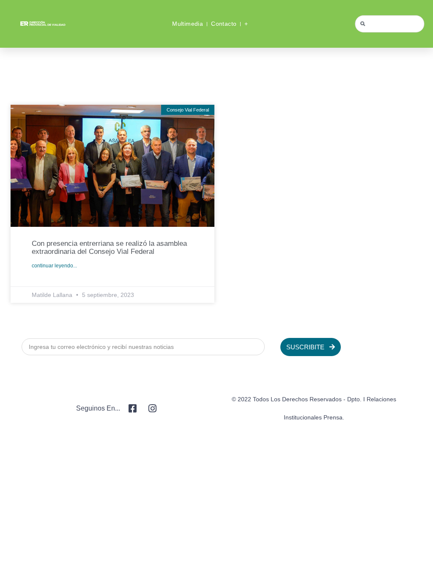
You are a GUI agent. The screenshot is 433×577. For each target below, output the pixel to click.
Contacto (223, 23)
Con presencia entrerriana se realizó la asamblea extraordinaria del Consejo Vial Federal (109, 248)
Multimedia (187, 23)
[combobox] (390, 24)
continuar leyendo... (54, 266)
